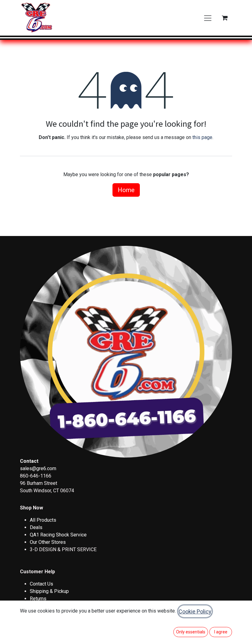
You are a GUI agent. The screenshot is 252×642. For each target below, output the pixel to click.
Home (126, 190)
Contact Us (41, 584)
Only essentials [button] (190, 631)
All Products (43, 520)
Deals (36, 527)
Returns (38, 598)
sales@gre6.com (38, 468)
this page (202, 137)
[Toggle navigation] (208, 17)
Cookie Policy (195, 611)
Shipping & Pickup (49, 591)
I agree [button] (220, 631)
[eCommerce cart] (224, 17)
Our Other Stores (48, 542)
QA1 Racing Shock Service (58, 535)
